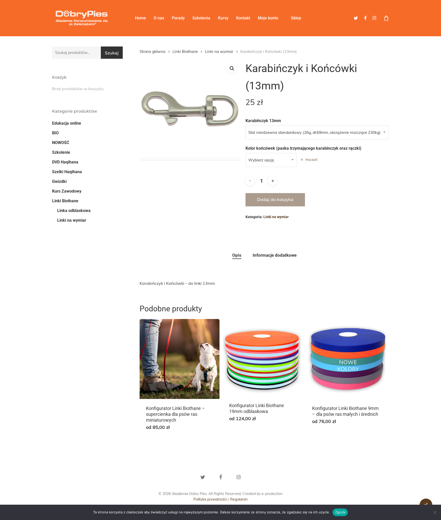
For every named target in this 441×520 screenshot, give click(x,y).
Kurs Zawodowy (66, 191)
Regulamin (239, 499)
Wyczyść (311, 159)
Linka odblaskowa (74, 210)
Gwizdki (59, 181)
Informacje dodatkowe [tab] (275, 255)
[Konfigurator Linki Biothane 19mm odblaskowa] (263, 357)
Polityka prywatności (210, 499)
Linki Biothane (65, 200)
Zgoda (340, 512)
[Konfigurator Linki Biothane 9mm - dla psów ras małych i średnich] (346, 359)
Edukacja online (66, 123)
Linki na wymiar (71, 220)
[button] (232, 68)
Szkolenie (61, 152)
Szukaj (112, 53)
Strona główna (152, 51)
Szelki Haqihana (67, 171)
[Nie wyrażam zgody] (434, 512)
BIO (55, 133)
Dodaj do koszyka (275, 199)
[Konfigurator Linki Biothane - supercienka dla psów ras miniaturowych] (179, 359)
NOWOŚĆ (60, 142)
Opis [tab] (236, 255)
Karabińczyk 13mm (263, 120)
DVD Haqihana (65, 162)
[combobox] (317, 132)
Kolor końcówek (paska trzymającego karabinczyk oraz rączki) (303, 148)
